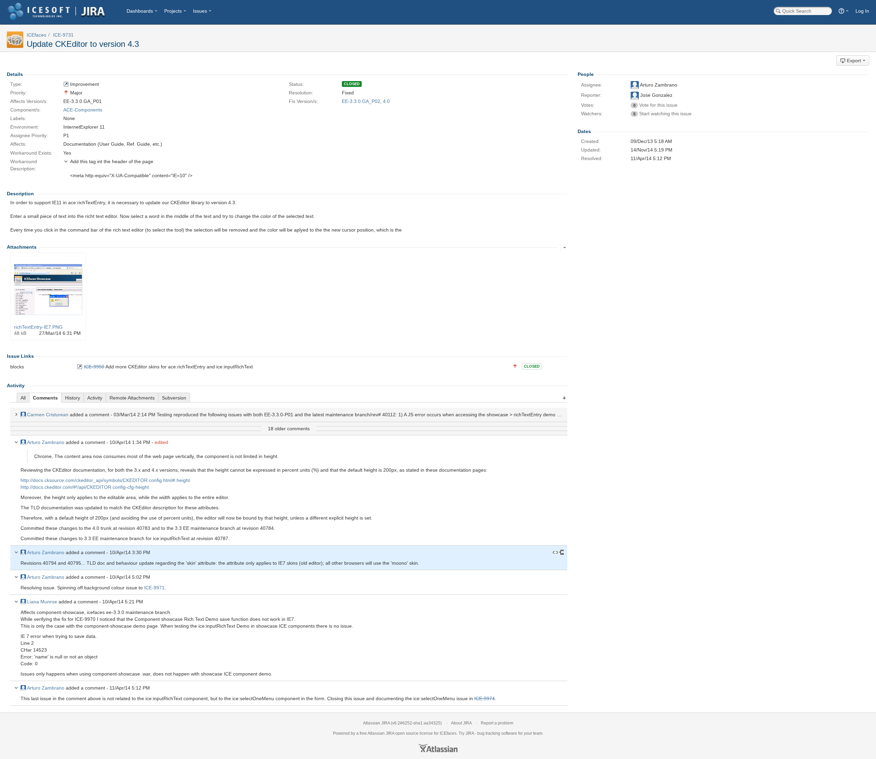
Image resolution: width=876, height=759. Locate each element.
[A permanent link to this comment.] (555, 552)
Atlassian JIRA (376, 723)
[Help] (843, 11)
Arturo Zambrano (45, 442)
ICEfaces (36, 35)
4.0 (386, 101)
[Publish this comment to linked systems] (561, 552)
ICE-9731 (63, 35)
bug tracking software (497, 733)
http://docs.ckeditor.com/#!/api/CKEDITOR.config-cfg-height (85, 487)
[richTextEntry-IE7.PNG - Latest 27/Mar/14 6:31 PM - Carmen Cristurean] (48, 289)
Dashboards (140, 11)
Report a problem (497, 723)
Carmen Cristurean (47, 414)
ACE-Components (82, 110)
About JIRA (461, 723)
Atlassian (438, 748)
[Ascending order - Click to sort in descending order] (565, 398)
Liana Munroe (42, 601)
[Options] (564, 247)
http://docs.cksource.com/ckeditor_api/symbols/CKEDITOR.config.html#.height (105, 480)
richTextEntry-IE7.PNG (38, 327)
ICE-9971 (154, 587)
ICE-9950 (94, 366)
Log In (862, 11)
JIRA (390, 733)
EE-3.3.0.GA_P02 (361, 101)
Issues (200, 11)
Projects (173, 11)
